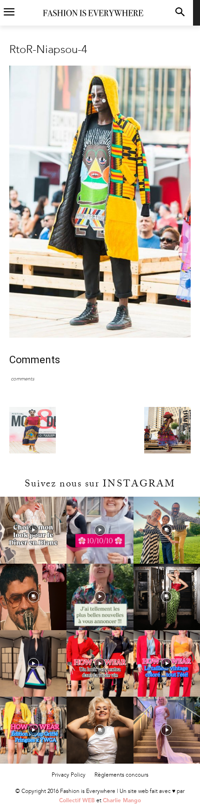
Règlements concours (121, 775)
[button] (180, 13)
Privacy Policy (69, 775)
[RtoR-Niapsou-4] (100, 335)
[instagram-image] (33, 530)
